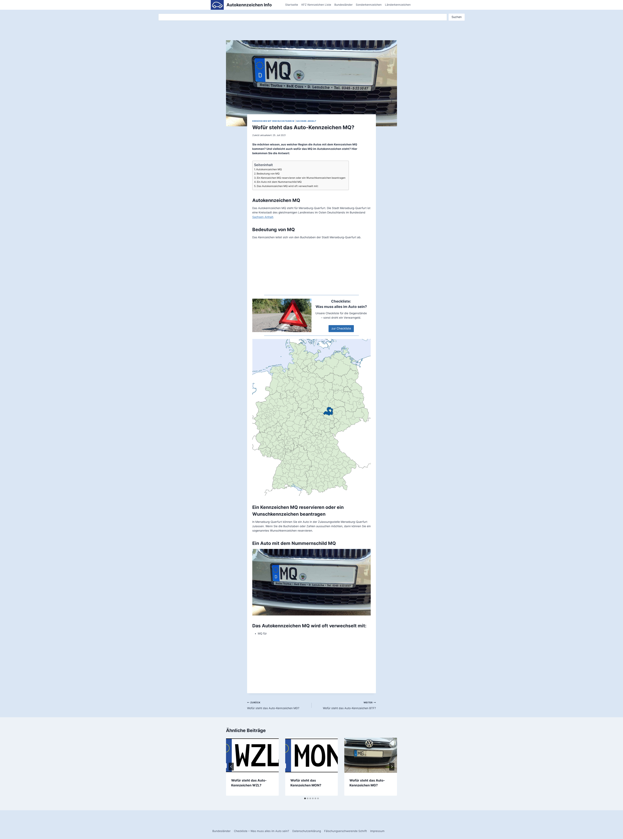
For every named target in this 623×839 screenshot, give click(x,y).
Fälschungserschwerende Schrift (345, 831)
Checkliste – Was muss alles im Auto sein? (261, 831)
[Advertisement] (311, 267)
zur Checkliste (341, 328)
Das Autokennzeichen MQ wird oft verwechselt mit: (287, 186)
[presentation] (252, 755)
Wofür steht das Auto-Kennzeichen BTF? (349, 705)
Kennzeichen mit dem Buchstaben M (273, 121)
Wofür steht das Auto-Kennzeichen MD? (273, 705)
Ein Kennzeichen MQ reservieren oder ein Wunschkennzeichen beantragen (301, 177)
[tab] (305, 798)
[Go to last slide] (231, 767)
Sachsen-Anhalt (306, 121)
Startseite (291, 4)
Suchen (457, 17)
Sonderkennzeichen (369, 4)
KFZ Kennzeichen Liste (316, 4)
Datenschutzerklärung (306, 831)
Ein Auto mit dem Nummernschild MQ (279, 181)
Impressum (377, 831)
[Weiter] (391, 767)
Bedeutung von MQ (268, 173)
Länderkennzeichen (398, 4)
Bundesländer (343, 4)
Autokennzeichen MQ (269, 169)
